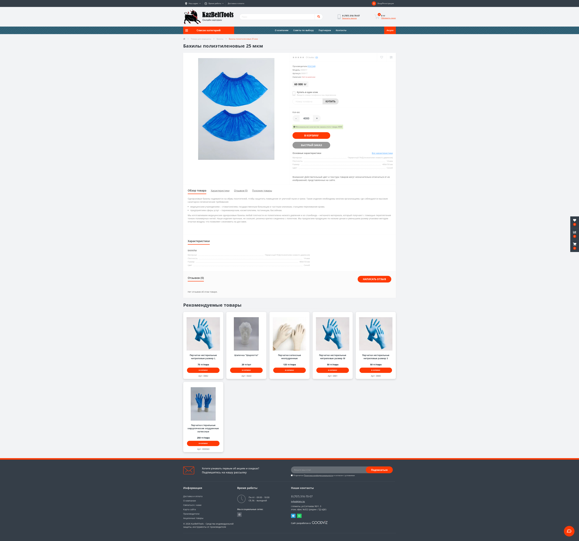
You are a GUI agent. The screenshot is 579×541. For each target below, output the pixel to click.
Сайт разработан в (301, 523)
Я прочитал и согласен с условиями (324, 475)
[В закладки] (200, 315)
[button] (192, 3)
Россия (311, 66)
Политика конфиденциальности (318, 475)
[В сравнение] (206, 315)
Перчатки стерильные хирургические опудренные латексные (203, 428)
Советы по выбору (303, 30)
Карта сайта (189, 509)
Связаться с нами (192, 505)
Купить (331, 101)
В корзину (311, 135)
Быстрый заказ (311, 145)
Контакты (341, 30)
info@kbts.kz (298, 501)
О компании (281, 30)
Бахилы (220, 39)
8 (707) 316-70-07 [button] (302, 496)
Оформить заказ (388, 18)
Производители (191, 513)
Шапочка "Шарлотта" (246, 355)
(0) (316, 57)
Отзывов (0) (241, 190)
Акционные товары (193, 518)
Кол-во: (296, 112)
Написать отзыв (374, 279)
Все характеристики (382, 153)
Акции (390, 30)
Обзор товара (197, 190)
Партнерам (325, 30)
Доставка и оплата (236, 3)
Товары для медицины (201, 39)
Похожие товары (262, 190)
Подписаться (379, 470)
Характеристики (220, 190)
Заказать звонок (349, 18)
